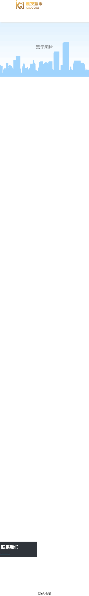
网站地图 (50, 585)
